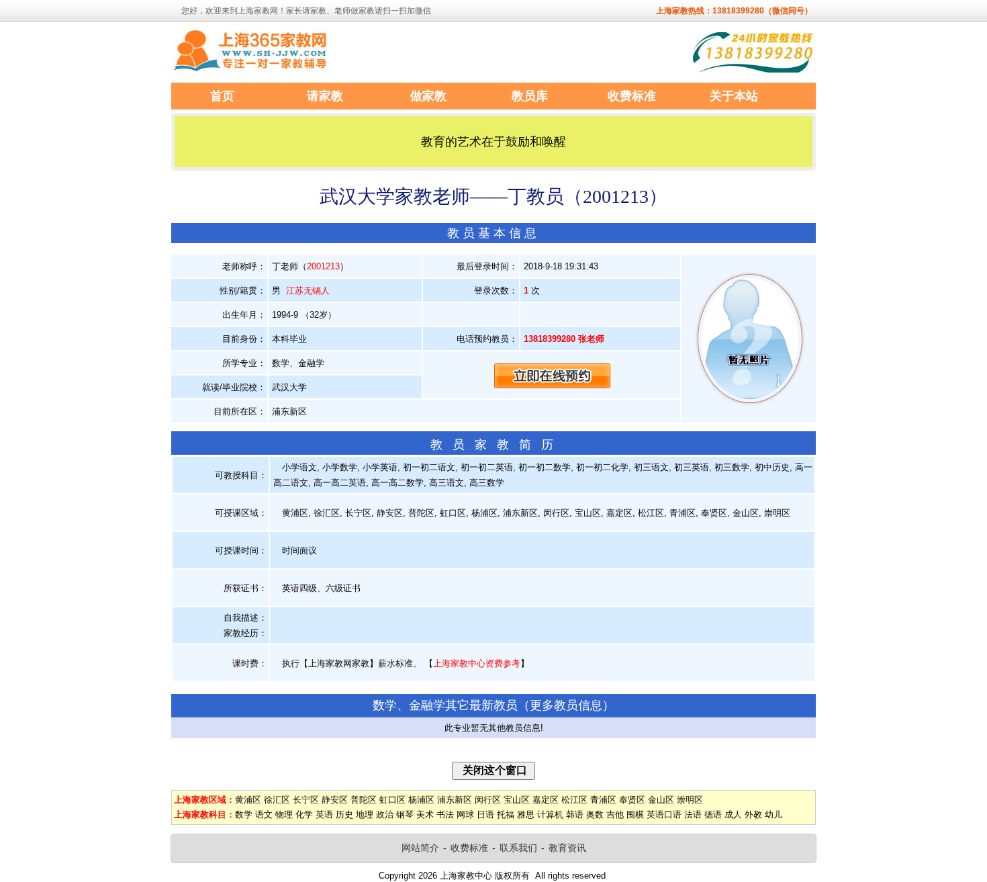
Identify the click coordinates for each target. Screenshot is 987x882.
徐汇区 (277, 800)
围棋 (635, 814)
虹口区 (392, 800)
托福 (505, 814)
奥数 (595, 814)
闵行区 (488, 800)
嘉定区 (545, 800)
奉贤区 (632, 800)
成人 (733, 814)
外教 (753, 814)
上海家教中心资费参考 (476, 663)
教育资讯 (567, 847)
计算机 (550, 814)
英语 (324, 814)
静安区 (335, 800)
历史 (344, 814)
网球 (465, 814)
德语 (713, 814)
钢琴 (405, 814)
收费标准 (469, 847)
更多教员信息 (566, 705)
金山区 (661, 800)
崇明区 (690, 800)
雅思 (525, 814)
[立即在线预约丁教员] (552, 375)
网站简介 (420, 847)
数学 (243, 814)
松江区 (574, 800)
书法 (445, 814)
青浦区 (603, 800)
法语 (693, 814)
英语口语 (664, 814)
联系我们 (518, 847)
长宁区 (306, 800)
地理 (364, 814)
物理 (284, 814)
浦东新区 (454, 800)
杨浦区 (421, 800)
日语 (485, 814)
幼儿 (773, 814)
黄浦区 (248, 800)
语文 (264, 814)
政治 (384, 814)
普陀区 (363, 800)
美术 (425, 814)
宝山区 (517, 800)
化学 (304, 814)
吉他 (615, 814)
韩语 (574, 814)
